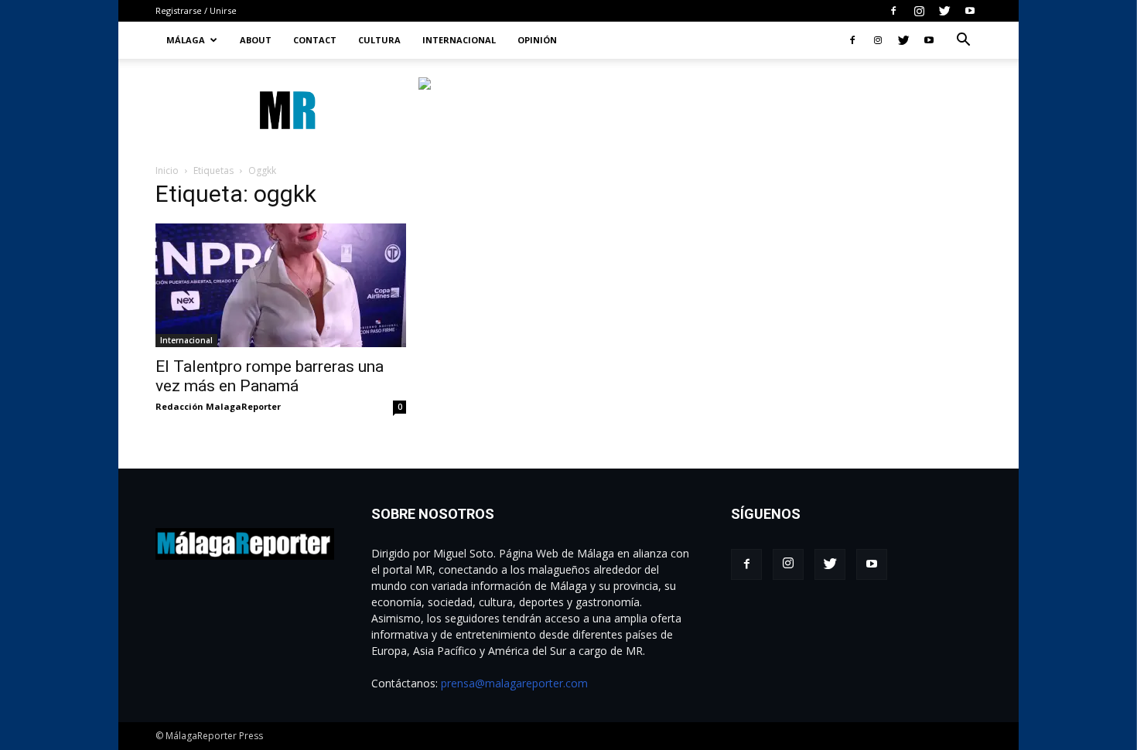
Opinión (537, 40)
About (255, 40)
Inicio (167, 170)
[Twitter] (944, 11)
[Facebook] (893, 11)
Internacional (459, 40)
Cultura (379, 40)
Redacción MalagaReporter (218, 406)
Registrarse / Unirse (196, 10)
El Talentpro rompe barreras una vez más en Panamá (269, 376)
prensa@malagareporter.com (514, 683)
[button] (963, 41)
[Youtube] (970, 11)
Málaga (185, 40)
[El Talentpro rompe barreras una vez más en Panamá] (280, 285)
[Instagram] (918, 11)
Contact (314, 40)
